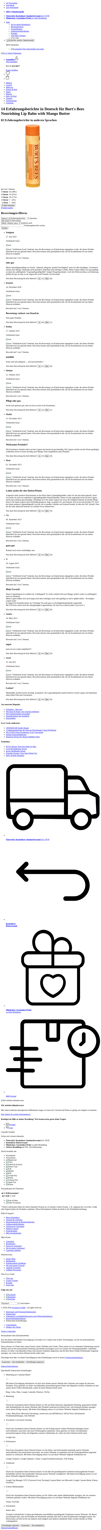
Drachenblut (11, 718)
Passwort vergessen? (14, 1246)
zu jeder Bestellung (26, 18)
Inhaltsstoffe (10, 1261)
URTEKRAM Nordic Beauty (17, 728)
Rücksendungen (17, 27)
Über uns (9, 1278)
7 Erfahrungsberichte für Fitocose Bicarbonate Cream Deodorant (31, 730)
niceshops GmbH (18, 1308)
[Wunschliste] (8, 74)
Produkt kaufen (7, 208)
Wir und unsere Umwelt (15, 1265)
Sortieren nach (26, 223)
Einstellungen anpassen (35, 1362)
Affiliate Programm (13, 1270)
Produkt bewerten (8, 205)
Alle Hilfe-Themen (18, 36)
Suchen (4, 228)
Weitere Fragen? (12, 1229)
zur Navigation (11, 3)
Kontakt (14, 33)
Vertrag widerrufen (8, 1331)
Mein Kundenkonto (13, 1233)
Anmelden (10, 1241)
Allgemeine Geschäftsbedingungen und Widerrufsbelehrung (29, 1316)
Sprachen (33, 218)
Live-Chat (15, 38)
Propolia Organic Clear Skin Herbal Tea (21, 753)
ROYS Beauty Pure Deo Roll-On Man (21, 747)
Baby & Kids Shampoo (15, 755)
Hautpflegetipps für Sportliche (17, 716)
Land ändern (25, 1303)
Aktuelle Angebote (13, 1268)
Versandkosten (16, 29)
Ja (39, 279)
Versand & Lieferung (14, 1220)
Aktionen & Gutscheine (15, 1226)
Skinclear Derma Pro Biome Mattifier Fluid (23, 737)
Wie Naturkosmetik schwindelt (18, 714)
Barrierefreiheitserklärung (16, 1318)
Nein (47, 279)
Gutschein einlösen (13, 1250)
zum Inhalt (10, 5)
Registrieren (10, 1244)
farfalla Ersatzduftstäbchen (16, 735)
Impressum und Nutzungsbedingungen (21, 1312)
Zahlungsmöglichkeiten (20, 31)
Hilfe (8, 22)
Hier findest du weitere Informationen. (16, 1114)
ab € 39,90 (27, 16)
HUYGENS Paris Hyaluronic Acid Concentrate (24, 732)
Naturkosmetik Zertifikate (16, 1263)
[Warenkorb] (53, 77)
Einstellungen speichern (10, 1525)
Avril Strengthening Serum (16, 749)
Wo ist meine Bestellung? (21, 24)
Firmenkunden (11, 1231)
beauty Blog (10, 1259)
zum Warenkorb (12, 7)
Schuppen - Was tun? (14, 709)
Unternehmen (11, 1325)
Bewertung (16, 221)
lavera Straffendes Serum (15, 751)
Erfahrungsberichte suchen (34, 225)
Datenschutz (11, 1314)
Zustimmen (6, 1362)
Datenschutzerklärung (74, 1357)
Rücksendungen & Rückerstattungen (20, 1222)
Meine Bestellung (13, 1217)
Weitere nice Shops (13, 1327)
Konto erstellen (12, 70)
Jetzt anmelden (11, 62)
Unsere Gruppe (12, 1281)
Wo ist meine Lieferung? (15, 1248)
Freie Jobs (10, 1285)
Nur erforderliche (18, 1362)
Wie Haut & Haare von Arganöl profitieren (22, 712)
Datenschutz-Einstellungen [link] (16, 1321)
